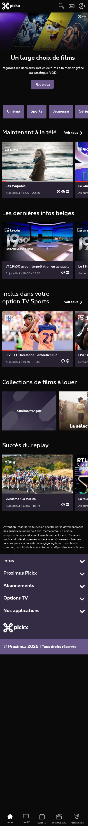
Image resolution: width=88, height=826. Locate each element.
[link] (37, 170)
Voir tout (71, 132)
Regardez (43, 84)
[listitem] (29, 410)
